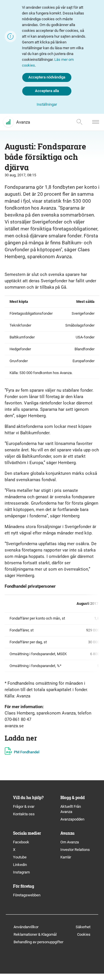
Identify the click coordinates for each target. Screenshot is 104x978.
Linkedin (20, 864)
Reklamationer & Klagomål (35, 934)
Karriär (65, 857)
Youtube (20, 857)
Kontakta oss (24, 814)
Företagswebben (27, 895)
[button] (46, 104)
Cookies (83, 934)
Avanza (23, 122)
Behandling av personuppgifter (38, 942)
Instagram (21, 872)
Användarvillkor (26, 927)
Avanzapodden (72, 819)
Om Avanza (69, 842)
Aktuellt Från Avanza (70, 809)
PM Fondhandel (26, 752)
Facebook (21, 842)
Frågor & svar (23, 806)
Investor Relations (75, 849)
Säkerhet (83, 927)
